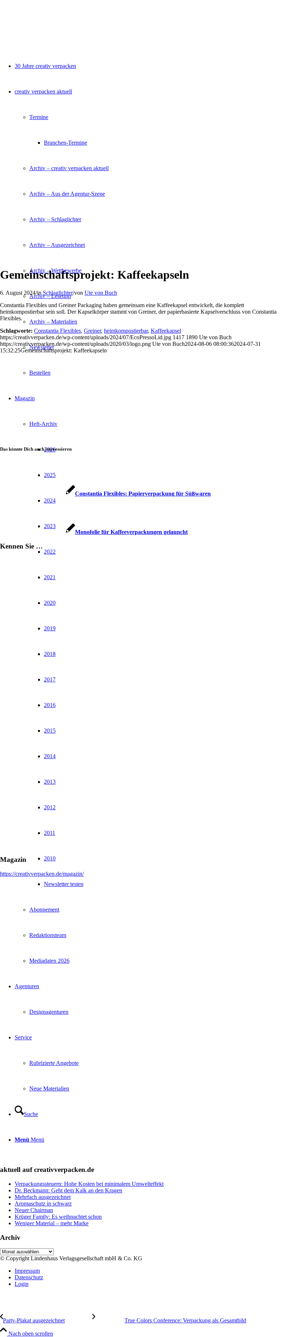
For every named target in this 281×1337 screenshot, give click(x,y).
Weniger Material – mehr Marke (52, 1223)
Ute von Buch (101, 293)
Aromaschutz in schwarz (43, 1203)
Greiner (92, 331)
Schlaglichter (58, 293)
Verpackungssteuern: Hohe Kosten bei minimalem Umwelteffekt (89, 1184)
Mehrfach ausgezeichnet (43, 1197)
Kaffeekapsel (166, 331)
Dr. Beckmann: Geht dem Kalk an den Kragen (68, 1190)
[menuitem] (148, 1271)
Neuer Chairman (34, 1210)
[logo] (55, 34)
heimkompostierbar (126, 331)
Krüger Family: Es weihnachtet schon (58, 1217)
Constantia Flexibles (57, 331)
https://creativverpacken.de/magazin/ (42, 874)
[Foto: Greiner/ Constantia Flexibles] (91, 257)
